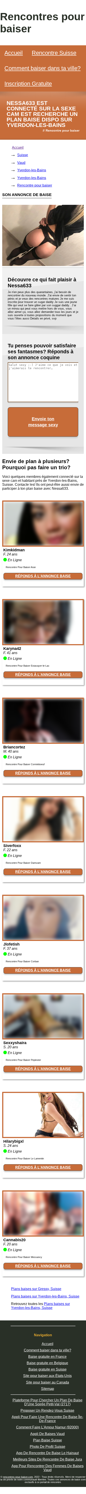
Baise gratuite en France (47, 1356)
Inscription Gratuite (28, 84)
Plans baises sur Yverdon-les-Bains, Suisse (45, 1296)
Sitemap (47, 1389)
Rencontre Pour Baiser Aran (21, 567)
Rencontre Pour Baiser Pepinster (23, 1060)
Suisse (22, 155)
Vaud (21, 163)
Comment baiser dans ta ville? (42, 68)
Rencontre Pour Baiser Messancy (24, 1257)
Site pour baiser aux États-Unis (47, 1376)
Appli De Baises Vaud (47, 1434)
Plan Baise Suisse (47, 1440)
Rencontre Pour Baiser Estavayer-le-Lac (27, 665)
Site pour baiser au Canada (47, 1382)
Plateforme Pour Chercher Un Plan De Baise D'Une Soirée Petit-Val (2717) (47, 1402)
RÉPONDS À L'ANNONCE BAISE (43, 576)
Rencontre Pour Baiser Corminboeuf (25, 764)
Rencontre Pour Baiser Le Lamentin (25, 1158)
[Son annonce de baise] (43, 544)
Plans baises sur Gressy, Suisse (36, 1289)
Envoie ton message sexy (43, 421)
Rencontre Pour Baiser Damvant (23, 863)
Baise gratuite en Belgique (47, 1363)
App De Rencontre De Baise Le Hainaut (47, 1453)
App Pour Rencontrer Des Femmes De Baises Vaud (47, 1468)
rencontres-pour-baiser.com (18, 1477)
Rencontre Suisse (54, 53)
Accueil (13, 53)
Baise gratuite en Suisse (47, 1369)
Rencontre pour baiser (34, 185)
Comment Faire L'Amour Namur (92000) (47, 1427)
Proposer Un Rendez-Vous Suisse (47, 1410)
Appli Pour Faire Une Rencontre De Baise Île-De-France (47, 1419)
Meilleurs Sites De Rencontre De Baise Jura (47, 1459)
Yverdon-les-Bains (31, 170)
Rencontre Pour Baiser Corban (22, 961)
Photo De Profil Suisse (47, 1446)
